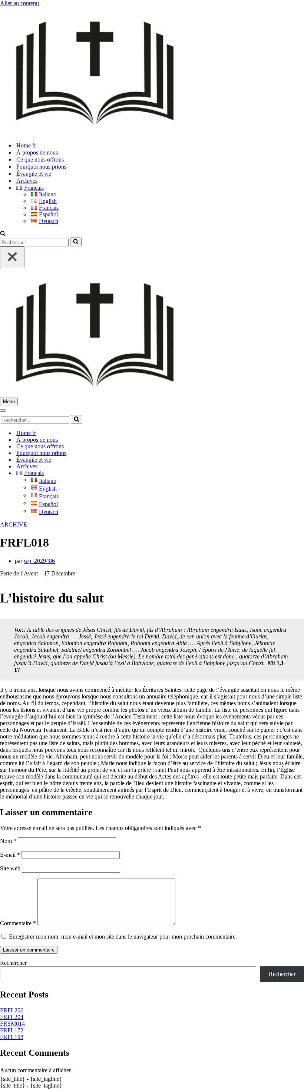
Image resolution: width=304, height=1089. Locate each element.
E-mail (10, 854)
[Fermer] (12, 257)
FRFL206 (11, 1010)
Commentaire (18, 923)
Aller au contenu (19, 3)
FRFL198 (11, 1037)
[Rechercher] (3, 234)
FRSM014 (12, 1023)
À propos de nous (37, 152)
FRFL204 (11, 1017)
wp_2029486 (39, 561)
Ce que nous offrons (40, 159)
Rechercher (13, 963)
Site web (10, 868)
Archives (26, 180)
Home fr (26, 145)
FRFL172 (11, 1030)
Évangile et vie (33, 173)
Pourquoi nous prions (41, 166)
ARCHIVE (13, 524)
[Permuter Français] (130, 473)
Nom (8, 841)
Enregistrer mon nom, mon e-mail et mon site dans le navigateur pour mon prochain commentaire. (123, 936)
